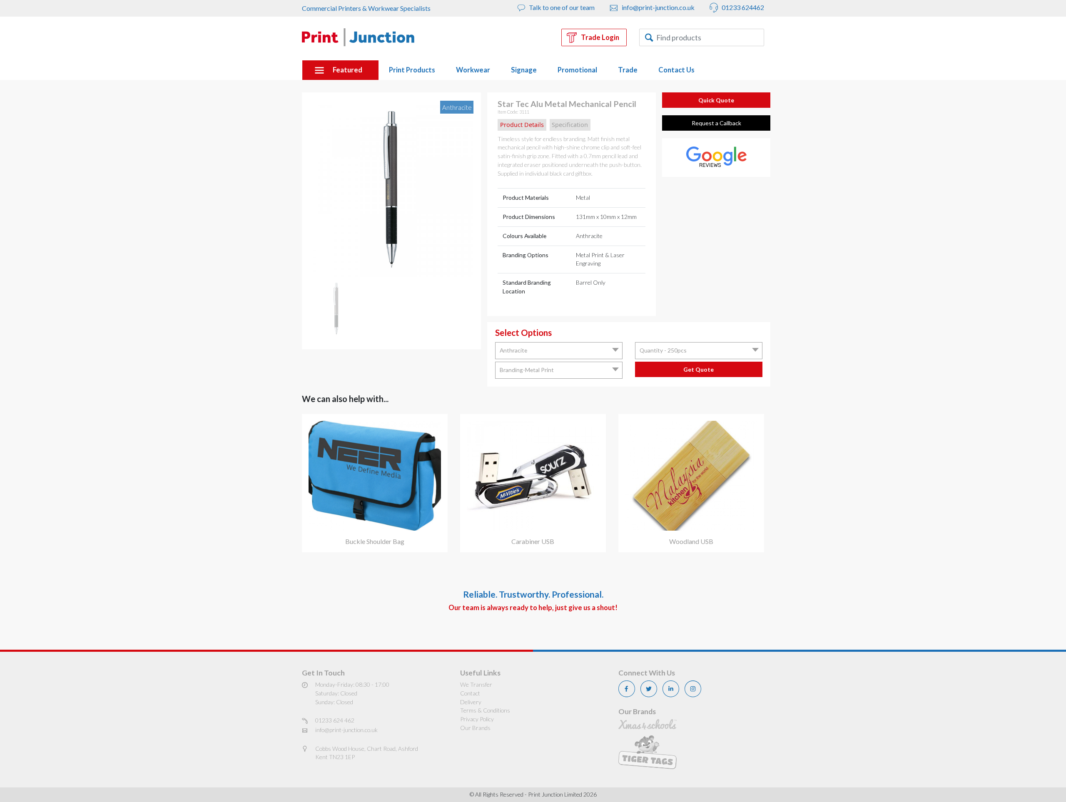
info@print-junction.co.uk (657, 7)
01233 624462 (742, 7)
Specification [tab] (570, 125)
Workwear (473, 70)
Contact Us (676, 70)
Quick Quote (716, 100)
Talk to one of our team (561, 7)
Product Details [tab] (522, 125)
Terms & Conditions (485, 710)
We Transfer (476, 684)
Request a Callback (716, 123)
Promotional (577, 70)
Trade (628, 70)
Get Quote (698, 369)
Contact (470, 693)
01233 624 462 (334, 720)
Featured (347, 70)
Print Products (412, 70)
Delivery (470, 701)
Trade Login (600, 37)
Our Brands (475, 727)
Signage (524, 70)
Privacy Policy (477, 719)
